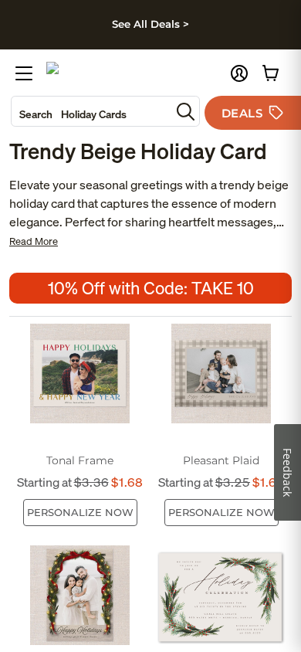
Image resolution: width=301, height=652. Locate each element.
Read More (33, 241)
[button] (239, 73)
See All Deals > (150, 24)
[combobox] (91, 111)
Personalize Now (80, 512)
